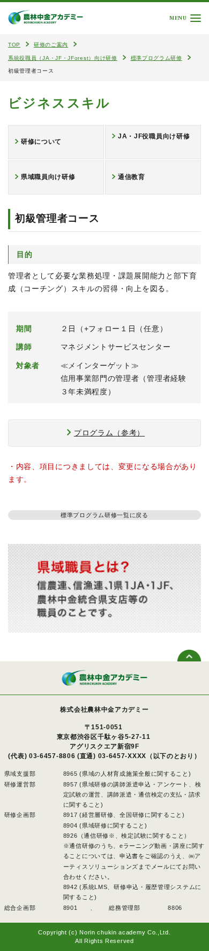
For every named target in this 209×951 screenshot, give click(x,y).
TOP (14, 45)
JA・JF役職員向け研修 (154, 136)
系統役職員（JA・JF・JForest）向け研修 (62, 58)
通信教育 (131, 177)
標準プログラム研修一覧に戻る (104, 515)
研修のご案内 (51, 45)
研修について (41, 141)
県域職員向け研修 (48, 177)
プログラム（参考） (109, 432)
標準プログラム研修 (156, 58)
